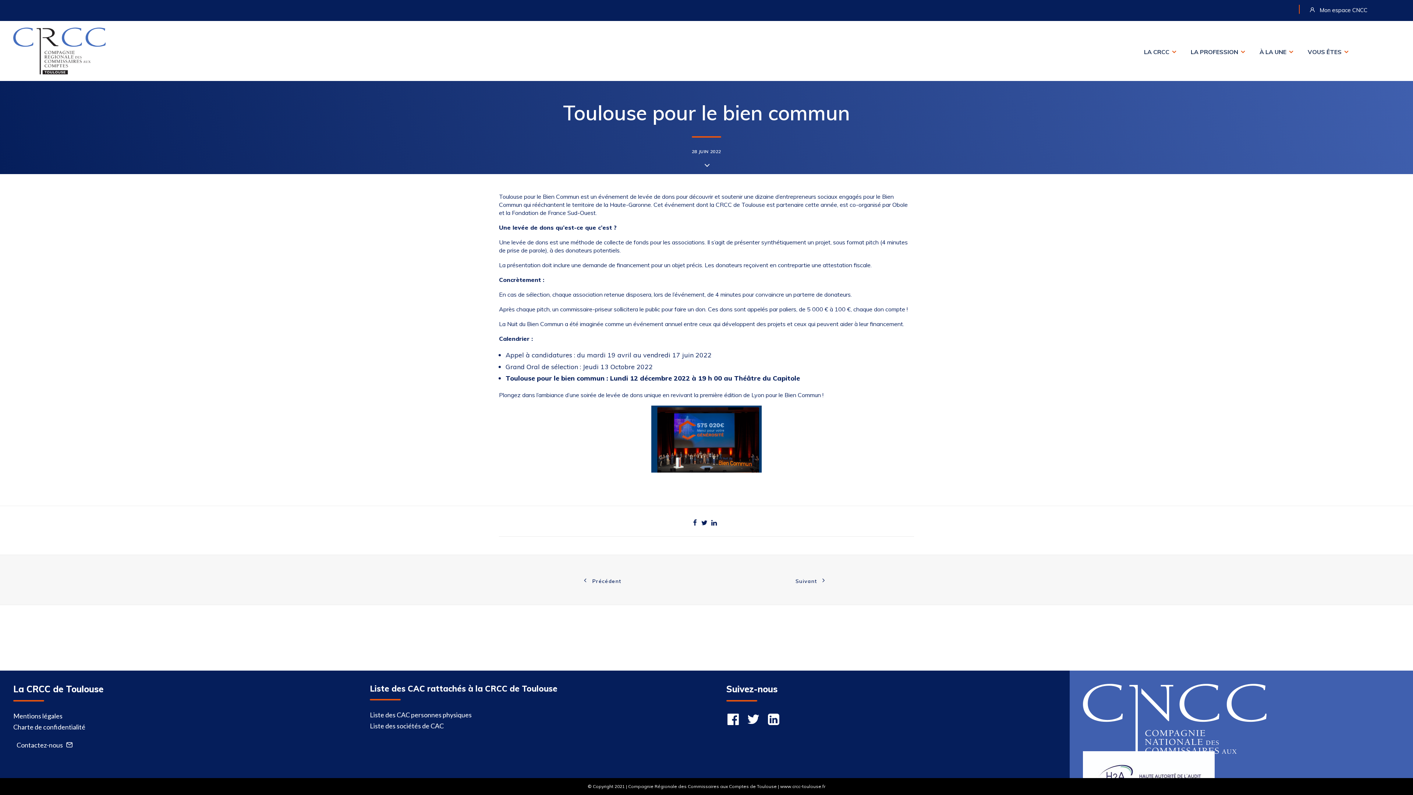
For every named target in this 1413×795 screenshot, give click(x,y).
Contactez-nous (40, 745)
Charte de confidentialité (49, 727)
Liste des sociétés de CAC (407, 726)
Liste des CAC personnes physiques (421, 715)
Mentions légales (38, 716)
